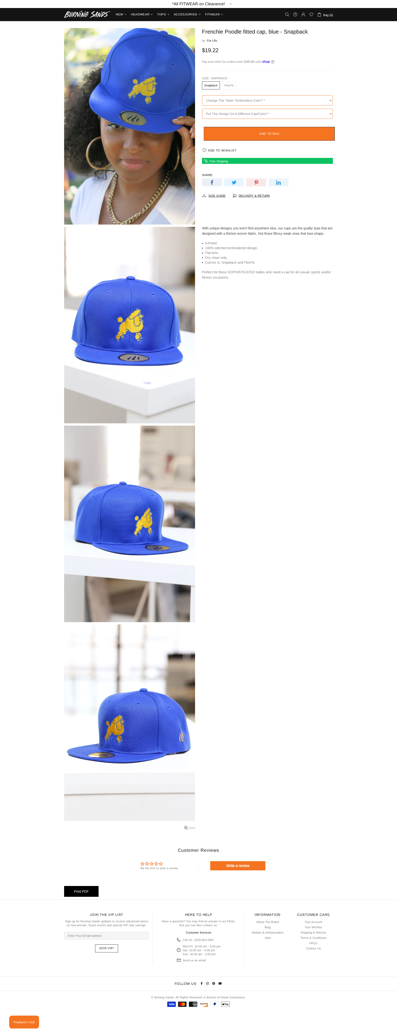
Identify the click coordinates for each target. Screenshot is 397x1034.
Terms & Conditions (313, 938)
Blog (268, 927)
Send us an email (194, 960)
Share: (207, 175)
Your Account (313, 922)
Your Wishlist (313, 927)
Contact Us (313, 948)
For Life (212, 40)
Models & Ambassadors (268, 932)
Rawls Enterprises (233, 997)
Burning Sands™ (87, 14)
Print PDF (81, 891)
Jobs (267, 938)
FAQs (231, 921)
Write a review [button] (238, 866)
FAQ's (313, 943)
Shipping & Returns (313, 932)
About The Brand (267, 922)
